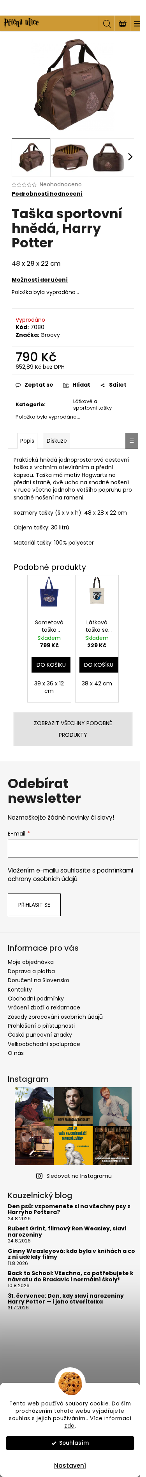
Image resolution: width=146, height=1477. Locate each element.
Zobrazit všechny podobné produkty (73, 729)
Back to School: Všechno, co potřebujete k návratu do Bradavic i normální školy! (71, 1276)
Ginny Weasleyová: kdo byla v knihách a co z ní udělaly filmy (71, 1254)
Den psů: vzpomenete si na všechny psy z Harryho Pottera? (69, 1210)
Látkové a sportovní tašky (92, 405)
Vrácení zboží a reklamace (44, 1007)
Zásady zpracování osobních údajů (55, 1017)
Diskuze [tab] (57, 441)
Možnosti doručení (40, 280)
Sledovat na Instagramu (79, 1176)
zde (69, 1426)
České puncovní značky (40, 1035)
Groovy (50, 335)
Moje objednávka (31, 962)
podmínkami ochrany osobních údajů (70, 874)
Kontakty (20, 989)
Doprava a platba (31, 971)
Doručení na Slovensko (38, 980)
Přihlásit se (34, 905)
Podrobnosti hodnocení (47, 194)
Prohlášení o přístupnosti (41, 1026)
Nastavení (70, 1465)
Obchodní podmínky (36, 998)
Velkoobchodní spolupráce (44, 1044)
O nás (16, 1053)
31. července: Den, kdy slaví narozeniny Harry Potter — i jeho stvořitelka (66, 1299)
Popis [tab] (27, 441)
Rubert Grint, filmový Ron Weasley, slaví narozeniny (67, 1232)
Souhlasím (74, 1443)
